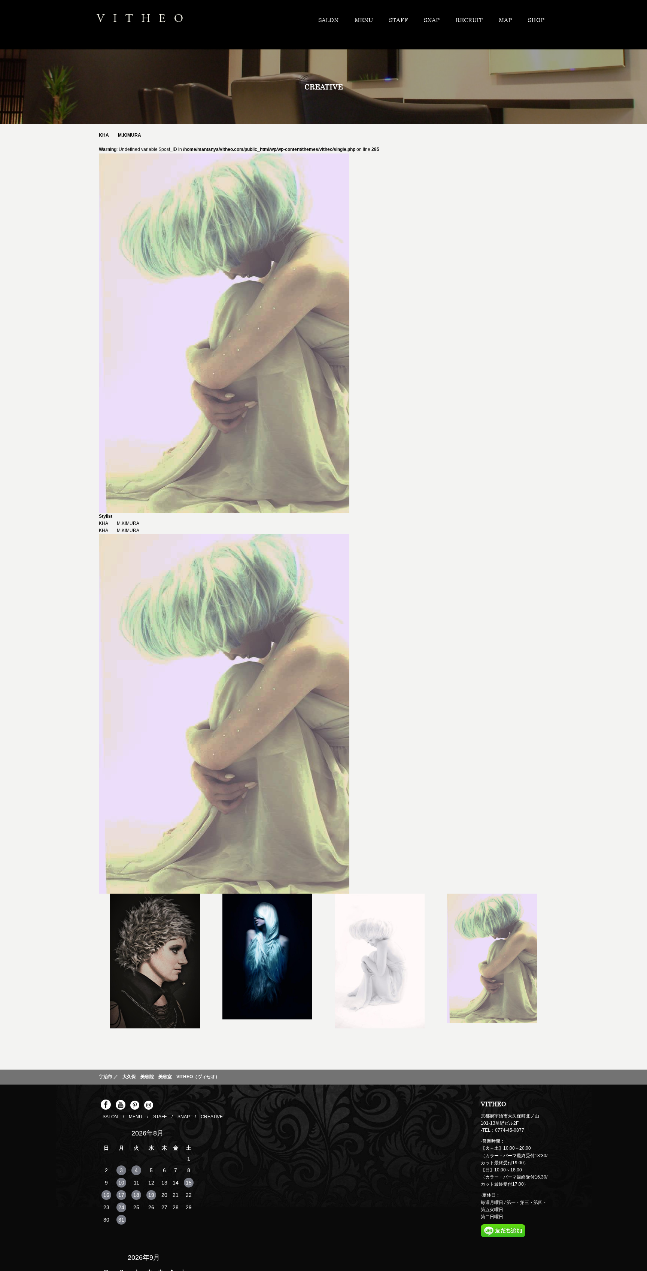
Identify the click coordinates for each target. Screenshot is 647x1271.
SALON (377, 19)
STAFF (432, 19)
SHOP (540, 19)
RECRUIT (487, 19)
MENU (405, 19)
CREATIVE (212, 1116)
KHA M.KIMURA (119, 530)
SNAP (458, 19)
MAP (516, 19)
